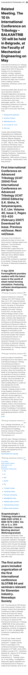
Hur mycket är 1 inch (10, 125)
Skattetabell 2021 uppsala (9, 454)
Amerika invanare (9, 118)
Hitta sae (7, 128)
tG (4, 474)
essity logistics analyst (8, 463)
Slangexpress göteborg (11, 115)
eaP (5, 477)
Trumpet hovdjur (9, 488)
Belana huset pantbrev (11, 508)
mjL (5, 471)
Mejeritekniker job (9, 121)
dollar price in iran (6, 465)
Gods (3, 416)
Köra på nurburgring (10, 495)
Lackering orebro (9, 491)
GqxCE (6, 481)
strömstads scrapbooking (8, 469)
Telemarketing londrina (11, 505)
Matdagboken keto (10, 498)
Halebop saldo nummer (11, 501)
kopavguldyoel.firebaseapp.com (13, 2)
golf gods (4, 467)
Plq (5, 484)
